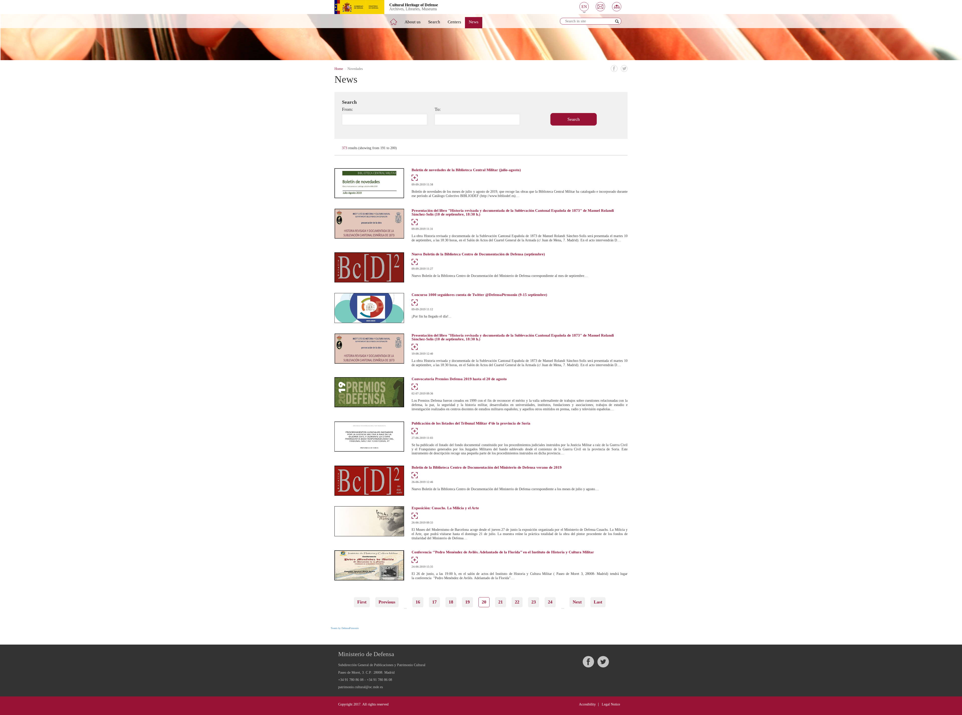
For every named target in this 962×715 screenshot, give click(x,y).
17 (436, 601)
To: (438, 109)
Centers (454, 22)
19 (469, 601)
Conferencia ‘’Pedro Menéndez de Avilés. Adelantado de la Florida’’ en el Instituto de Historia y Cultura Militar (503, 552)
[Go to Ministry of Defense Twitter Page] (603, 662)
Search (434, 22)
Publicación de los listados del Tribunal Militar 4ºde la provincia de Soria (471, 423)
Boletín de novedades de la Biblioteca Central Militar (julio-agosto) (466, 170)
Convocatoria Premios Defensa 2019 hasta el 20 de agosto (459, 379)
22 (519, 601)
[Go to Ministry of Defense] (355, 7)
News (473, 22)
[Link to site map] (616, 6)
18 (452, 601)
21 (502, 601)
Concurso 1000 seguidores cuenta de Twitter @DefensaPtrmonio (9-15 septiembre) (479, 295)
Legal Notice (611, 704)
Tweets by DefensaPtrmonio (345, 628)
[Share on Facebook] (614, 68)
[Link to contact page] (600, 6)
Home (338, 69)
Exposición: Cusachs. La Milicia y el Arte (445, 508)
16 (419, 601)
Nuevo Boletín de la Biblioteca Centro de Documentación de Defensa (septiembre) (478, 254)
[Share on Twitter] (624, 68)
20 (486, 603)
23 (535, 601)
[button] (584, 6)
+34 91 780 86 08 (351, 680)
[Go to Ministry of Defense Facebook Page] (588, 662)
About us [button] (413, 22)
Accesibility (587, 704)
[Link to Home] (397, 20)
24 (552, 601)
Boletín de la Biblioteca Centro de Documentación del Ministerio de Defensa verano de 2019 (487, 467)
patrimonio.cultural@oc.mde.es (360, 687)
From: (347, 109)
